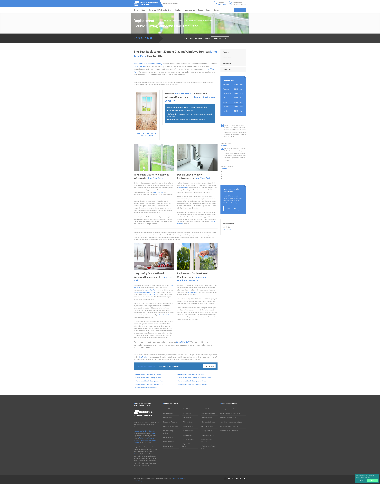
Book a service (240, 10)
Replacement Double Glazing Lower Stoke (149, 381)
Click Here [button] (367, 477)
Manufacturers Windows (206, 441)
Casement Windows (208, 422)
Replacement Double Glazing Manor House (192, 381)
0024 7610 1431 (183, 342)
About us (226, 52)
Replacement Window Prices (208, 447)
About (143, 10)
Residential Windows (170, 422)
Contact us (226, 69)
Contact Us (209, 366)
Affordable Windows (208, 426)
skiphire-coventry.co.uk (228, 418)
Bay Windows (187, 418)
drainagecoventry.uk (227, 409)
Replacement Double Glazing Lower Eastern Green (194, 378)
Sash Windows (168, 413)
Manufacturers (190, 10)
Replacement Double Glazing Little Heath (191, 374)
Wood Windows (207, 418)
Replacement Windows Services (160, 10)
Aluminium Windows (208, 413)
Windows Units (187, 435)
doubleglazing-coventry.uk (229, 426)
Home (136, 10)
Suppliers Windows (208, 435)
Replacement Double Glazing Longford (148, 378)
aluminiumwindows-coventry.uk (231, 422)
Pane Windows (187, 409)
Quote (208, 10)
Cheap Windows (188, 431)
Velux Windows (188, 422)
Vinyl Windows (206, 409)
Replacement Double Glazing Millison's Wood (192, 384)
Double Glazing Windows (168, 432)
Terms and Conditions (179, 478)
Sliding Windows (207, 431)
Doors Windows (168, 442)
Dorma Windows (188, 426)
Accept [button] (372, 480)
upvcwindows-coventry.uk (229, 431)
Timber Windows (168, 409)
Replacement (167, 418)
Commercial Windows (170, 426)
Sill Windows (187, 413)
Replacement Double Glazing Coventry (148, 374)
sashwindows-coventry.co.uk (230, 413)
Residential (227, 63)
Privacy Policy (138, 481)
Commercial (227, 58)
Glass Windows (168, 437)
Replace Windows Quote (188, 445)
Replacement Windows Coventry (146, 387)
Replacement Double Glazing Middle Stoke (149, 384)
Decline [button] (361, 480)
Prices (200, 10)
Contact (216, 10)
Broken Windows (188, 439)
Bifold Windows (168, 446)
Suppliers (178, 10)
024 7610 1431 (222, 4)
